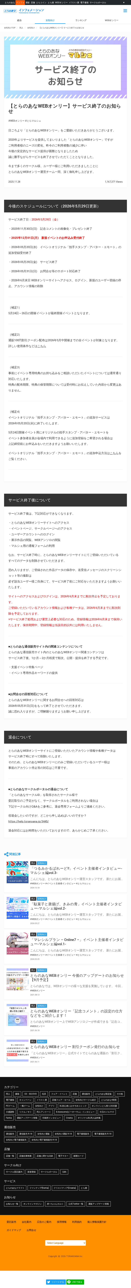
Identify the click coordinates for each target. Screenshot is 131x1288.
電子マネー (63, 1156)
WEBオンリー (61, 2)
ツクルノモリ (25, 1112)
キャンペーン (25, 1100)
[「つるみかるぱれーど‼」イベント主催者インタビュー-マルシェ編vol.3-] (17, 872)
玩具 (44, 1094)
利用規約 (77, 1222)
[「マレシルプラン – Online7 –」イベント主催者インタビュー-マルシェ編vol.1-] (17, 943)
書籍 (17, 1094)
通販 (28, 2)
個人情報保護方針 (96, 1222)
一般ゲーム (25, 1106)
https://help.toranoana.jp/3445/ (28, 821)
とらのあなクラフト (15, 1188)
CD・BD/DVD (30, 1094)
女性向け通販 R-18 (63, 1134)
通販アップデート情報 (27, 1118)
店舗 (33, 2)
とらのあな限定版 (103, 1094)
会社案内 (26, 1222)
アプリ (51, 1106)
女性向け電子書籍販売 (16, 1140)
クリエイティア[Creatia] (65, 1188)
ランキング (80, 20)
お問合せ (31, 1230)
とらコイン (41, 2)
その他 (120, 1094)
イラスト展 (74, 2)
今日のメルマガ (107, 1112)
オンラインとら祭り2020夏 (104, 1106)
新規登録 (31, 1172)
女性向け (50, 20)
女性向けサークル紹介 (86, 1100)
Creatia (69, 1118)
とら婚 (51, 2)
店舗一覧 (10, 1156)
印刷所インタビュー (51, 1118)
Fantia (9, 1118)
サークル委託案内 (14, 1172)
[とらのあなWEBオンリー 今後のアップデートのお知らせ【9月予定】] (17, 979)
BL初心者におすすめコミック (73, 1106)
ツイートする (58, 1282)
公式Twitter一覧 (75, 1204)
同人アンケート (44, 1112)
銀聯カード (79, 1156)
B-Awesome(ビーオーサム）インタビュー (75, 1112)
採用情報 (62, 1222)
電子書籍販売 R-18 (102, 1134)
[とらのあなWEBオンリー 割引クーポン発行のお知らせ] (17, 1051)
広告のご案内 (44, 1222)
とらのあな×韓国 (109, 1100)
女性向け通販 (43, 1134)
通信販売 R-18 (25, 1134)
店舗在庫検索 (25, 1156)
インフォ (20, 2)
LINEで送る (77, 1282)
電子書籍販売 (83, 1134)
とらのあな (10, 2)
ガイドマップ (14, 1230)
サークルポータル (98, 2)
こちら (41, 346)
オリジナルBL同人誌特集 (89, 1118)
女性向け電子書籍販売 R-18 (44, 1140)
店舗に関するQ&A (45, 1156)
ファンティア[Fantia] (39, 1188)
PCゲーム (10, 1106)
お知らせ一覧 (12, 1204)
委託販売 (11, 1222)
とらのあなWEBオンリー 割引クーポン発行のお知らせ (75, 1047)
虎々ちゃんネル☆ (55, 1204)
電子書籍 (84, 2)
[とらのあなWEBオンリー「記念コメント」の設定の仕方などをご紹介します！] (17, 1015)
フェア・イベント (59, 1094)
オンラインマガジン (32, 1204)
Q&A (64, 1172)
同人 (8, 1094)
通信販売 (86, 1094)
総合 (19, 20)
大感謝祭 (10, 1112)
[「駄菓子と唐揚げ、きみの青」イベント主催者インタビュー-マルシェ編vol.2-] (17, 908)
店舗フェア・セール (61, 1100)
